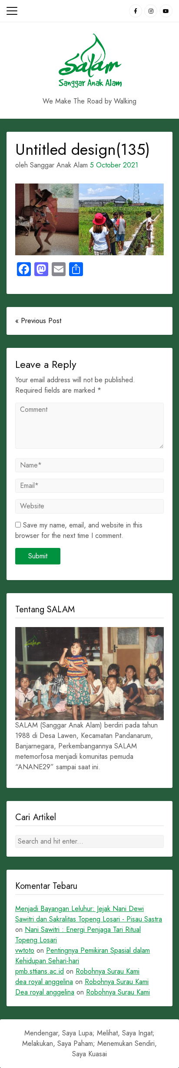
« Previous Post (38, 321)
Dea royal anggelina (44, 992)
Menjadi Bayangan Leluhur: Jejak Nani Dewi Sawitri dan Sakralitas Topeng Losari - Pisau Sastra (88, 914)
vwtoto (24, 950)
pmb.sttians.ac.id (39, 971)
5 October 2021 (114, 165)
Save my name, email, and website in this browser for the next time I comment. (79, 530)
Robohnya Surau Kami (107, 971)
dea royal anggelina (44, 982)
